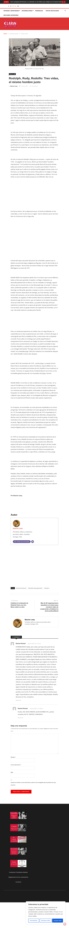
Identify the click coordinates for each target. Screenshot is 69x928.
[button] (62, 2)
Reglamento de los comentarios (18, 877)
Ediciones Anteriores (11, 15)
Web (12, 772)
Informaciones (27, 11)
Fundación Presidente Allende (18, 872)
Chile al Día (24, 33)
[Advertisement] (34, 192)
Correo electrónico (16, 765)
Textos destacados (52, 11)
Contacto (18, 882)
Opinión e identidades (11, 11)
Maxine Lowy (13, 86)
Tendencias (39, 11)
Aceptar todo (57, 920)
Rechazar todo (45, 920)
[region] (45, 912)
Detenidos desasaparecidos (35, 588)
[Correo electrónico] (32, 541)
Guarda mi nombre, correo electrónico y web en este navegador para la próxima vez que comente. (33, 784)
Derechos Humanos (21, 588)
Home (5, 33)
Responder (18, 700)
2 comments (35, 86)
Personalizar (33, 920)
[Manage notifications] (64, 924)
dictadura (46, 588)
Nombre (13, 757)
